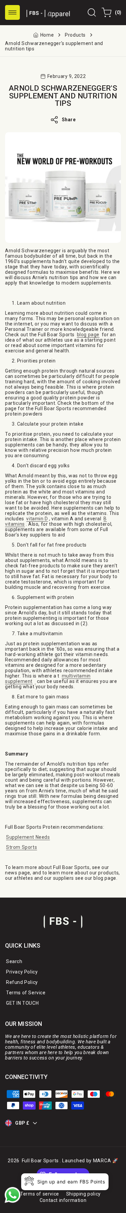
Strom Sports (21, 847)
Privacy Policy (22, 971)
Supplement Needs (28, 837)
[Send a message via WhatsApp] (12, 1195)
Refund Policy (22, 982)
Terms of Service (26, 992)
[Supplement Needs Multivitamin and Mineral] (35, 681)
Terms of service (39, 1194)
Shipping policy (83, 1194)
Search (14, 961)
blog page (88, 334)
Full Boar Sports (40, 1160)
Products (75, 35)
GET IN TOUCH (22, 1003)
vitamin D (37, 518)
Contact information (63, 1200)
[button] (12, 12)
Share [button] (69, 119)
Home (47, 35)
